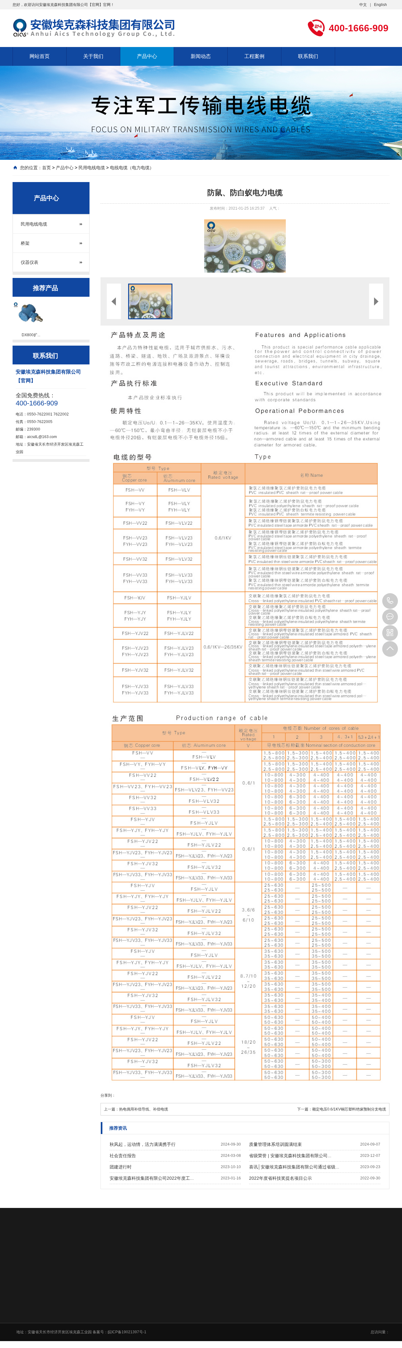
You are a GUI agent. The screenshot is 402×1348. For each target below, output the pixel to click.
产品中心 (147, 56)
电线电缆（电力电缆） (132, 167)
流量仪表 (187, 1253)
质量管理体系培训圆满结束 (275, 1144)
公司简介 (142, 1296)
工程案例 (254, 56)
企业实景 (142, 1321)
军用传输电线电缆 (59, 1253)
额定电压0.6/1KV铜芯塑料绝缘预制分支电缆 (349, 1109)
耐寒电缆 (148, 1253)
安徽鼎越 (235, 1253)
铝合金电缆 (120, 1253)
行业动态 (218, 1312)
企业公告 (218, 1296)
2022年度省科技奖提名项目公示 (280, 1178)
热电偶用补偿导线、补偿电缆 (143, 1109)
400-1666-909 (390, 601)
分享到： (108, 1095)
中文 (363, 5)
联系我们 (308, 56)
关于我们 (93, 56)
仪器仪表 (29, 262)
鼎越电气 (211, 1253)
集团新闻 (218, 1304)
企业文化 (142, 1304)
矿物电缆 (94, 1253)
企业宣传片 (144, 1329)
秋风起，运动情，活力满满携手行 (143, 1144)
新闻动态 (201, 56)
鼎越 (255, 1253)
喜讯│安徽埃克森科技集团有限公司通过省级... (294, 1166)
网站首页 (40, 56)
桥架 (25, 243)
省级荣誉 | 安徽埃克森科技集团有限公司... (290, 1155)
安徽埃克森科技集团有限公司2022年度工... (152, 1178)
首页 (46, 167)
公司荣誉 (142, 1312)
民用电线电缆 (92, 167)
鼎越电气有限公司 (284, 1253)
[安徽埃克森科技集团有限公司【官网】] (97, 27)
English (380, 5)
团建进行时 (121, 1166)
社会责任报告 (123, 1155)
